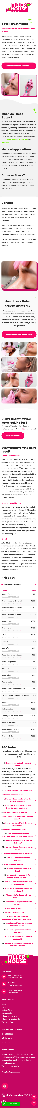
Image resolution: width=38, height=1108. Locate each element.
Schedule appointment (10, 597)
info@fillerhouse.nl (15, 985)
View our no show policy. (10, 1066)
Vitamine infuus (7, 1022)
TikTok (7, 1042)
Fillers (3, 1007)
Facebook (9, 1034)
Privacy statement (15, 990)
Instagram (9, 1038)
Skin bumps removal (9, 1016)
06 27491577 (12, 983)
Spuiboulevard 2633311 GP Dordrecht (15, 977)
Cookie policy (13, 993)
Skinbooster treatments (10, 1019)
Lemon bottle (6, 1013)
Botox (3, 1004)
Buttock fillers (6, 1010)
